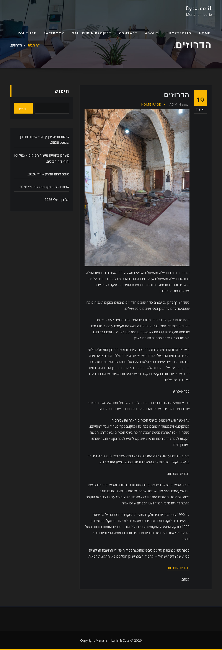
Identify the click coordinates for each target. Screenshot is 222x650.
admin (179, 104)
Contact (128, 33)
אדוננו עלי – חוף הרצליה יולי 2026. (43, 187)
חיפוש (62, 91)
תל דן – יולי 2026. (56, 199)
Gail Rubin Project (91, 33)
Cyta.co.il (199, 8)
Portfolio (179, 33)
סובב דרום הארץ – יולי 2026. (48, 174)
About (152, 33)
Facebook (54, 33)
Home (204, 33)
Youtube (27, 33)
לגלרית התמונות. (178, 567)
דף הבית (34, 45)
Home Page (151, 104)
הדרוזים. (16, 45)
